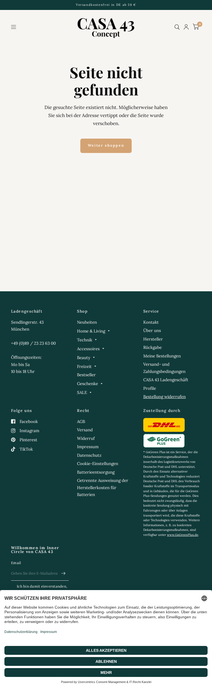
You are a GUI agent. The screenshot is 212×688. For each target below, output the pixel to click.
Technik (84, 339)
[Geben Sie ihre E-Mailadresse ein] (63, 573)
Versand (85, 429)
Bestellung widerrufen (164, 396)
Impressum (88, 446)
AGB (81, 421)
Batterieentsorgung (96, 472)
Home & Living (91, 331)
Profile (149, 388)
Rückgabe (152, 347)
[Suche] (177, 27)
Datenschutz (89, 455)
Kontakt (151, 322)
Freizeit (84, 366)
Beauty (83, 357)
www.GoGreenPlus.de (182, 535)
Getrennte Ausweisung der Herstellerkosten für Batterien (102, 487)
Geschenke (87, 383)
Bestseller (86, 374)
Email (16, 562)
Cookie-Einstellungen (97, 463)
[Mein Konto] (186, 27)
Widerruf (86, 438)
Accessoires (88, 348)
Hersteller (153, 339)
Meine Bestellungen (162, 356)
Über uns (152, 330)
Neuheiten (87, 322)
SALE (82, 392)
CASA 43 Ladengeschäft (165, 379)
